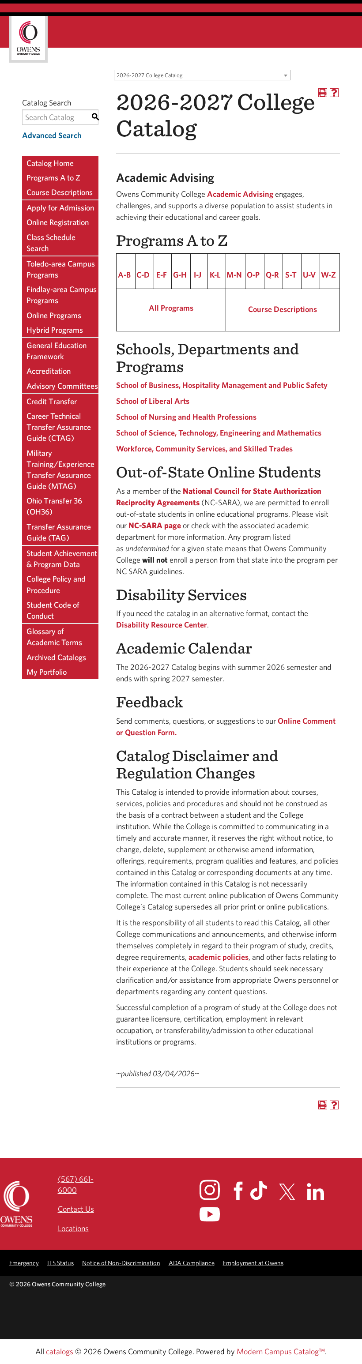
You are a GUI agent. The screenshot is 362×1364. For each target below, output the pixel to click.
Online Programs (53, 315)
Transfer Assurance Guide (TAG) (58, 532)
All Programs (171, 307)
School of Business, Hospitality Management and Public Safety (222, 385)
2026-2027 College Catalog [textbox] (150, 75)
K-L (215, 274)
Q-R (272, 274)
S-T (291, 274)
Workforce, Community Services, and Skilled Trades (204, 448)
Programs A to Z (53, 177)
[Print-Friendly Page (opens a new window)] (322, 92)
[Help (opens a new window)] (334, 92)
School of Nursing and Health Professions (186, 416)
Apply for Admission (60, 207)
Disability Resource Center (161, 624)
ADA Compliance (192, 1262)
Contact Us (76, 1209)
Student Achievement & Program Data (61, 559)
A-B (124, 274)
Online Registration (57, 222)
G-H (180, 274)
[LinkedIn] (321, 1191)
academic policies (219, 957)
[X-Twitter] (292, 1192)
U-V (309, 274)
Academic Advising (240, 194)
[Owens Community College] (28, 39)
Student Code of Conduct (52, 610)
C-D (143, 274)
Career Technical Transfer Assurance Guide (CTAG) (58, 427)
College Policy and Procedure (56, 584)
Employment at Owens (253, 1262)
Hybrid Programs (54, 329)
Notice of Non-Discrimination (121, 1262)
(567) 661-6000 (76, 1184)
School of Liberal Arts (152, 401)
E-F (161, 274)
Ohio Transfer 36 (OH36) (54, 506)
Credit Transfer (51, 401)
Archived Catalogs (56, 657)
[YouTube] (216, 1214)
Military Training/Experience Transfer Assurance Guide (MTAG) (60, 469)
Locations (73, 1228)
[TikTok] (263, 1190)
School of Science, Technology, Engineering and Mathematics (218, 432)
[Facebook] (241, 1190)
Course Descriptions (59, 192)
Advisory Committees (62, 386)
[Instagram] (216, 1190)
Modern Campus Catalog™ (281, 1351)
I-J (197, 274)
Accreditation (48, 371)
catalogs (59, 1351)
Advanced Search (52, 135)
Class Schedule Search (50, 243)
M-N (234, 274)
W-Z (328, 274)
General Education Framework (56, 351)
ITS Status (60, 1262)
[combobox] (202, 75)
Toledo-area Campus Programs (60, 269)
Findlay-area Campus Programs (61, 295)
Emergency (24, 1262)
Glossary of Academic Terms (54, 637)
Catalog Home (50, 163)
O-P (253, 274)
